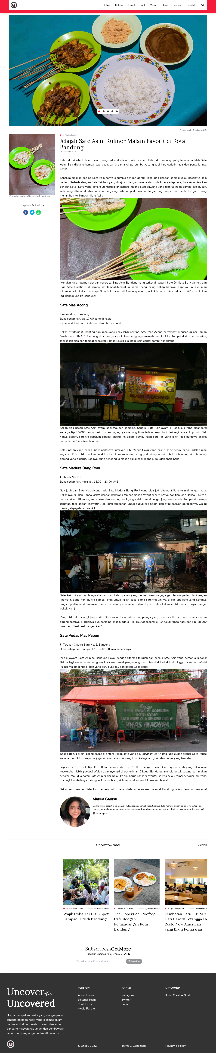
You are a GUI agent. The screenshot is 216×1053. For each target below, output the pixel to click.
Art (143, 5)
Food (107, 5)
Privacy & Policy (175, 1046)
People (132, 5)
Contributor (85, 1004)
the (47, 993)
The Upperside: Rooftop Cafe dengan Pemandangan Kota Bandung (134, 921)
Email (125, 1004)
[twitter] (32, 212)
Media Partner (87, 1008)
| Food (74, 908)
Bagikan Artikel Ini (32, 205)
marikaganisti (102, 813)
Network (172, 988)
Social (127, 988)
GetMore (121, 948)
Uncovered (31, 1002)
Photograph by (193, 130)
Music (153, 5)
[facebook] (25, 212)
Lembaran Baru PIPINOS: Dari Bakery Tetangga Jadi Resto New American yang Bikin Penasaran (187, 921)
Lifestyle (191, 5)
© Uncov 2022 (87, 1046)
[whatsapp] (38, 212)
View (202, 845)
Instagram (128, 995)
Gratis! (125, 954)
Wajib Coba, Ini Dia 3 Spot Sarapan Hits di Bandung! (86, 916)
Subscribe (96, 948)
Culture (119, 5)
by (69, 135)
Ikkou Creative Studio (178, 995)
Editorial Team (87, 1000)
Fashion (177, 5)
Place (165, 5)
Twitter (126, 1000)
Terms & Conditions (134, 1046)
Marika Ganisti (71, 135)
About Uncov (86, 995)
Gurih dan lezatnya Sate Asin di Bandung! (29, 196)
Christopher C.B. (200, 130)
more (110, 845)
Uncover (102, 844)
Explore (84, 988)
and (109, 949)
